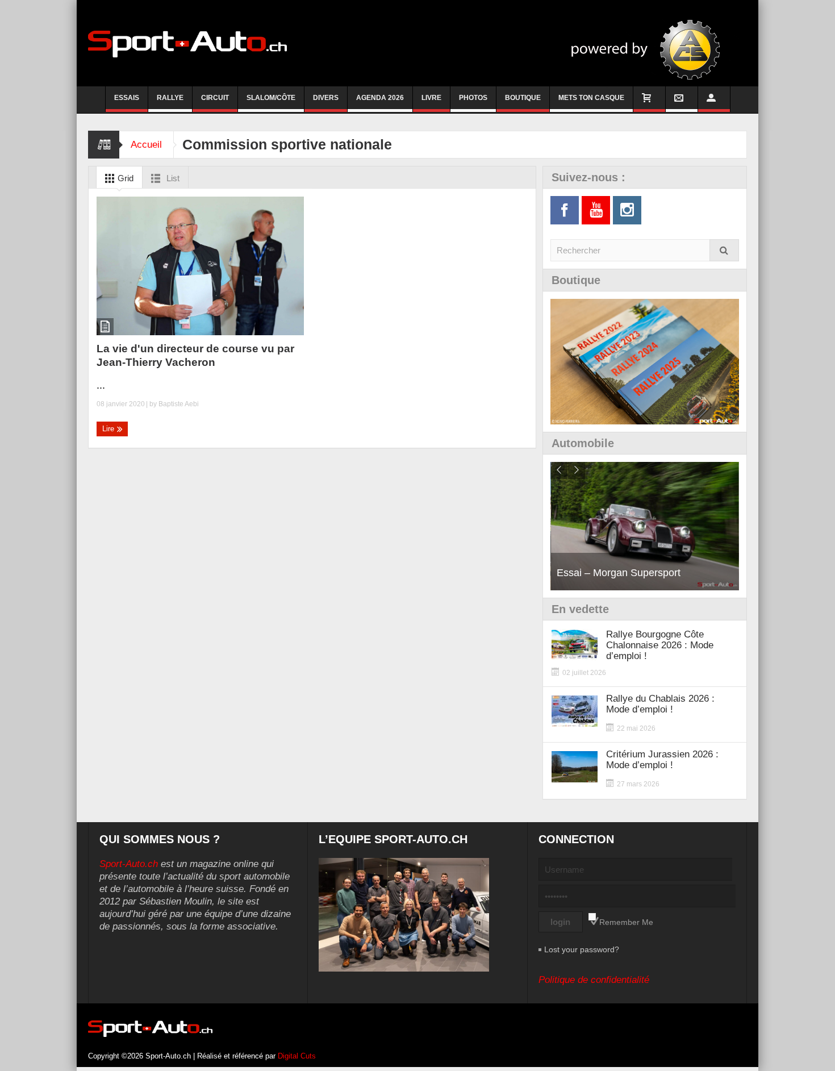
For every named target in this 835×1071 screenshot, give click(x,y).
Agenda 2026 (380, 98)
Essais (126, 98)
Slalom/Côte (271, 98)
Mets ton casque (591, 98)
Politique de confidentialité (593, 979)
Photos (473, 98)
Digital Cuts (297, 1056)
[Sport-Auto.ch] (187, 43)
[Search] (724, 250)
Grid (124, 178)
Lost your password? (581, 949)
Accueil (146, 144)
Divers (326, 98)
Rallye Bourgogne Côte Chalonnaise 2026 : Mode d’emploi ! (659, 645)
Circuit (215, 98)
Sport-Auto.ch (128, 864)
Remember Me (626, 922)
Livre (431, 98)
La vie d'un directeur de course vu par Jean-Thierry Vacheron (195, 355)
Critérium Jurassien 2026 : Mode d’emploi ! (662, 759)
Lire (109, 428)
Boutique (523, 98)
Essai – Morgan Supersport (618, 572)
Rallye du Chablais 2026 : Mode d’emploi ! (660, 704)
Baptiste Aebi (178, 404)
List (171, 178)
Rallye (170, 98)
